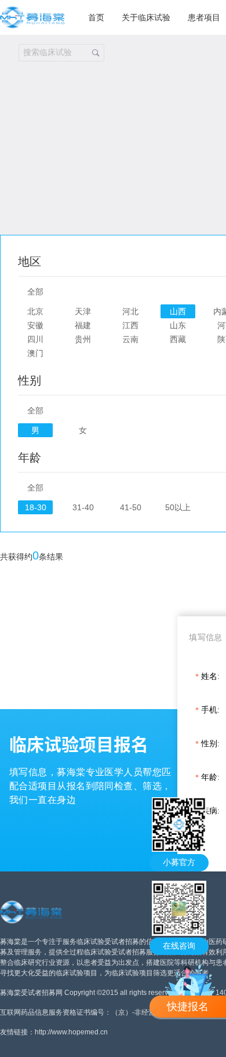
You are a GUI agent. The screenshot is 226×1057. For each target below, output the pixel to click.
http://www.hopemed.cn (71, 1032)
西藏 (177, 339)
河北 (130, 311)
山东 (177, 325)
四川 (35, 339)
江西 (130, 325)
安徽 (35, 325)
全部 (35, 291)
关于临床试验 (146, 17)
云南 (130, 339)
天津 (82, 311)
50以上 (178, 507)
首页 (96, 17)
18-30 (36, 507)
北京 (35, 311)
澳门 (35, 353)
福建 (82, 325)
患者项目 (204, 17)
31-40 (83, 507)
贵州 (82, 339)
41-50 (131, 507)
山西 (177, 311)
